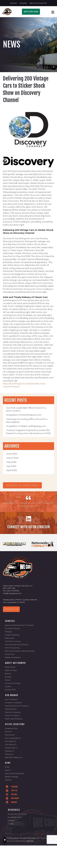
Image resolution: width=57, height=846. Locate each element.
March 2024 (13, 458)
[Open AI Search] (4, 840)
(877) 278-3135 (9, 588)
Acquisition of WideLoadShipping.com (26, 426)
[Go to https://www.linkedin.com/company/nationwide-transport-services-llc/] (28, 523)
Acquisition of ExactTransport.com (24, 414)
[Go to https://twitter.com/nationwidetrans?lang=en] (30, 790)
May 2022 (11, 462)
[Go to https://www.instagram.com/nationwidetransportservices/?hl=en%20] (30, 798)
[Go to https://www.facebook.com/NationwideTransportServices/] (30, 786)
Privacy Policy (19, 841)
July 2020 (11, 466)
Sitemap (30, 841)
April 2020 (12, 470)
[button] (22, 485)
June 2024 (12, 453)
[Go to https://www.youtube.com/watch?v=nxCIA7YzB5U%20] (30, 794)
